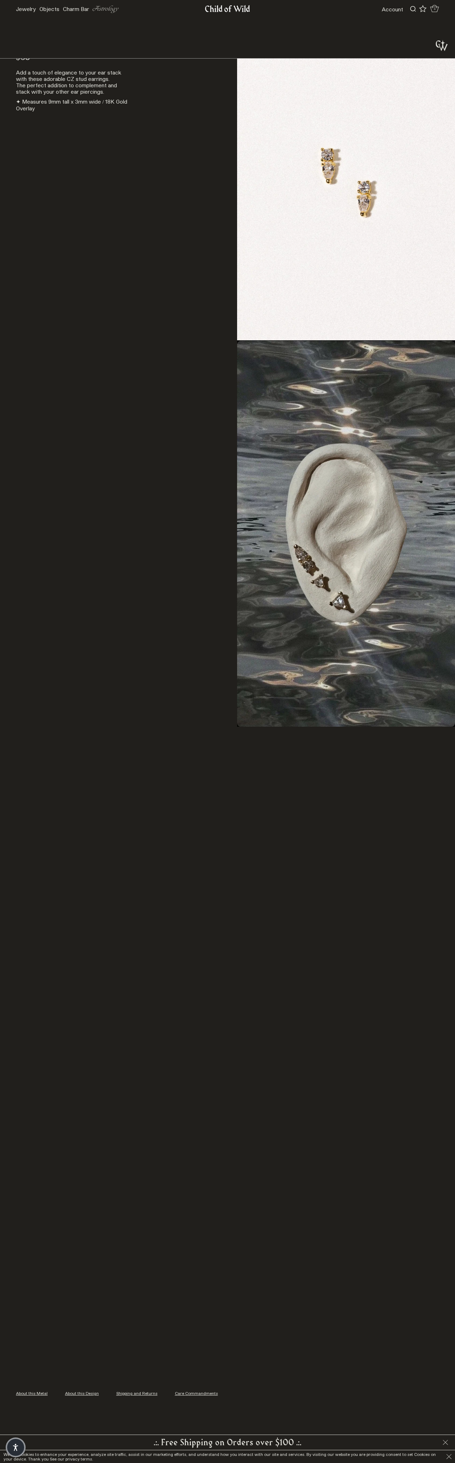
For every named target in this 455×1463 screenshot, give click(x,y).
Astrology (105, 9)
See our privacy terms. (71, 1459)
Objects (49, 9)
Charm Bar (76, 9)
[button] (16, 1447)
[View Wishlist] (423, 9)
